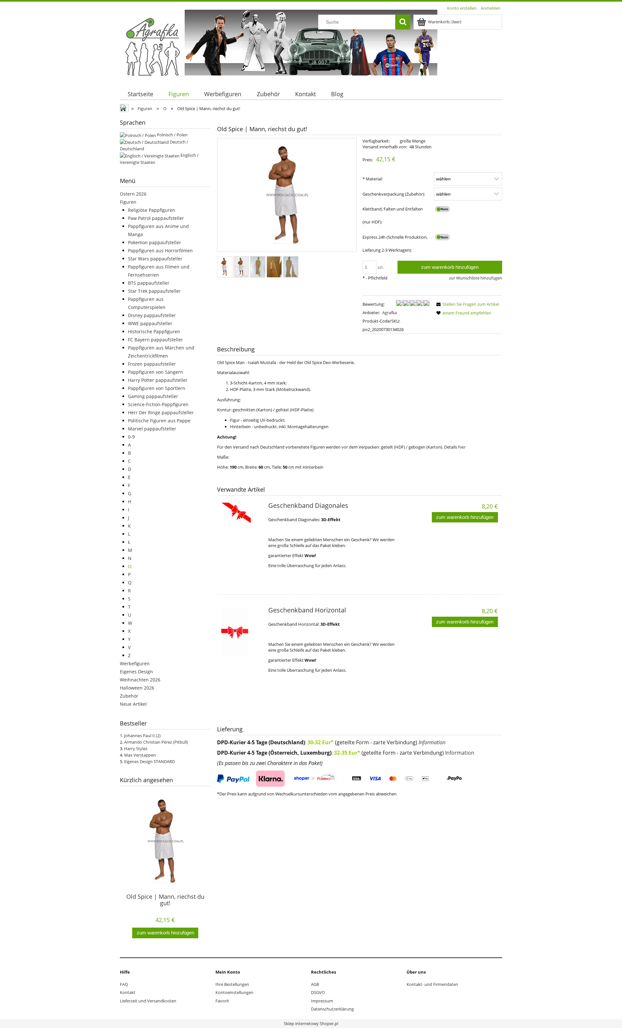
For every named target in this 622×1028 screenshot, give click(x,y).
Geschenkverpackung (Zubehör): (394, 194)
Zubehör (129, 696)
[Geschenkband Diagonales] (241, 527)
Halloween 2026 (137, 688)
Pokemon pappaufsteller (154, 242)
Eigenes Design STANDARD (149, 761)
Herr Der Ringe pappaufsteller (161, 412)
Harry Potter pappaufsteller (158, 380)
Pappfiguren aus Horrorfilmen (160, 250)
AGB (315, 984)
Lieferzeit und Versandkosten (148, 1001)
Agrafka (389, 312)
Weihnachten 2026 (140, 680)
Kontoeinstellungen (234, 992)
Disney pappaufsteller (152, 315)
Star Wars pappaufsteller (155, 259)
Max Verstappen (140, 755)
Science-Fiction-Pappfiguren (158, 404)
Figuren (128, 202)
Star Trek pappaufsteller (154, 291)
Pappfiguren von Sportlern (156, 388)
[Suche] (402, 22)
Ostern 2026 (133, 194)
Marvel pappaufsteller (152, 429)
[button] (466, 304)
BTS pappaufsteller (148, 283)
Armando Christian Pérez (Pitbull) (156, 742)
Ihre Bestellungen (232, 984)
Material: (373, 179)
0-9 (131, 437)
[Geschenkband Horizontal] (241, 631)
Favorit (222, 1001)
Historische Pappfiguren (154, 331)
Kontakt (127, 992)
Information (432, 742)
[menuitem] (140, 94)
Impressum (322, 1001)
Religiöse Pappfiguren (151, 210)
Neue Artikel (133, 704)
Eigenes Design (136, 671)
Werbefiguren (135, 663)
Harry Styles (135, 748)
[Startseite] (152, 46)
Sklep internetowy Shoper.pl (311, 1023)
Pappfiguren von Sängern (155, 372)
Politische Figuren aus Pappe (159, 420)
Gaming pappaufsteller (153, 396)
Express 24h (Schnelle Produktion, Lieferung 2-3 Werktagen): (395, 243)
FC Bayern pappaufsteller (155, 340)
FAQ (124, 984)
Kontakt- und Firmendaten (432, 984)
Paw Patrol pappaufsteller (156, 218)
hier (462, 447)
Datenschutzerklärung (332, 1009)
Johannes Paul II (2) (142, 735)
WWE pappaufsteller (150, 323)
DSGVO (318, 992)
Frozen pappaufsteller (152, 364)
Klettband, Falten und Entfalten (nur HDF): (393, 215)
